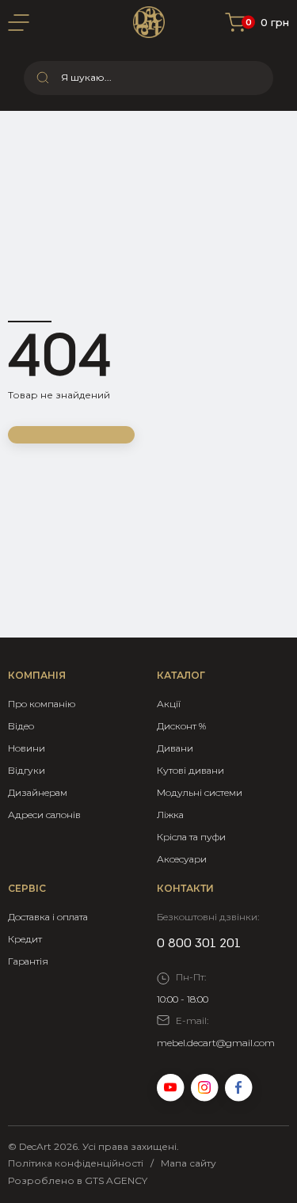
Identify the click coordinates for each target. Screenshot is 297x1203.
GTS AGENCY (116, 1180)
